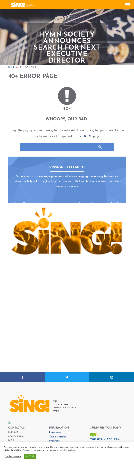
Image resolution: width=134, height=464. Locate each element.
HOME (87, 136)
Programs (54, 441)
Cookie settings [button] (13, 456)
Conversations (57, 437)
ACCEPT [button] (30, 457)
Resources (55, 432)
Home (11, 67)
